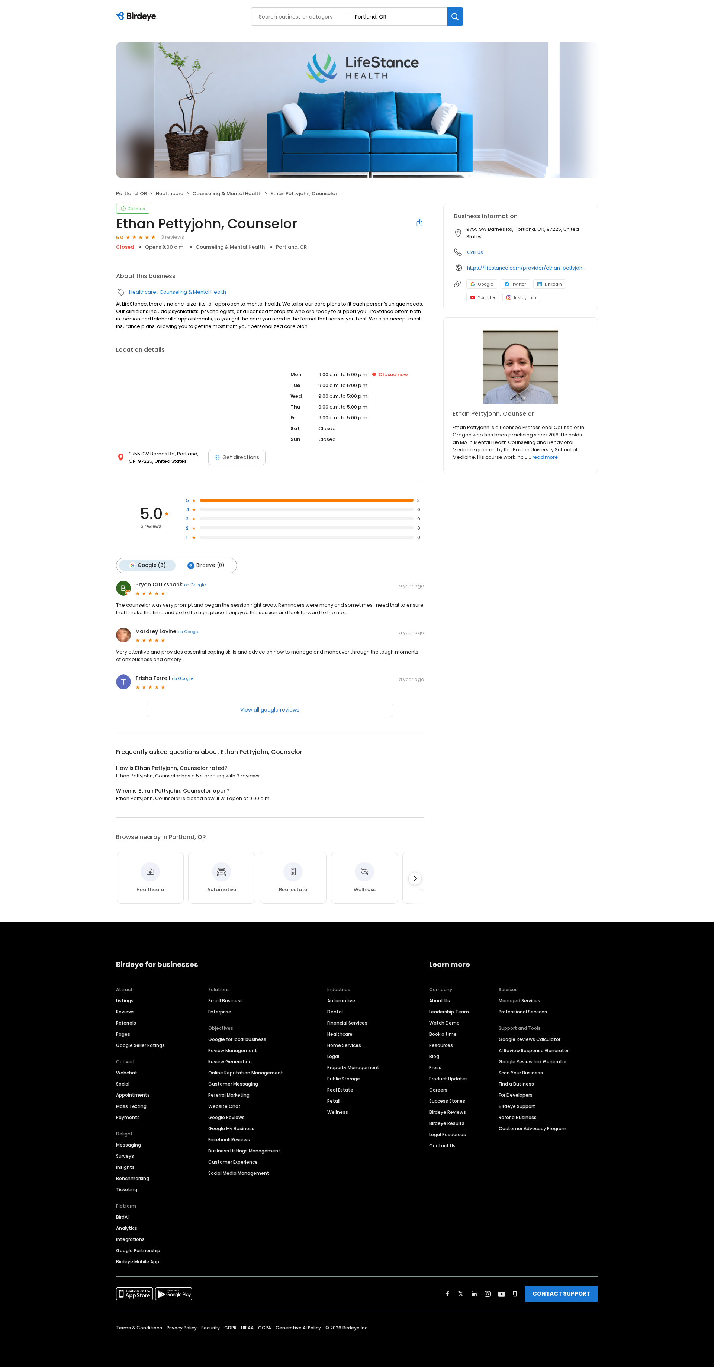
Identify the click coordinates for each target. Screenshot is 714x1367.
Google (485, 284)
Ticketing (126, 1189)
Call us (475, 252)
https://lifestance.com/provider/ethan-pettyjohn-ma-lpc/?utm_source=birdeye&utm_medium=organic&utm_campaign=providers (527, 267)
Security (210, 1328)
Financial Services (347, 1023)
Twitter (519, 284)
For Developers (516, 1095)
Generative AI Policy (298, 1328)
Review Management (232, 1050)
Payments (128, 1117)
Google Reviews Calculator (529, 1039)
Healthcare (169, 193)
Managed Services (519, 1000)
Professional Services (523, 1012)
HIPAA (247, 1328)
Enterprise (219, 1012)
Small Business (225, 1000)
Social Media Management (238, 1173)
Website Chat (224, 1106)
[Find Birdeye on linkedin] (474, 1294)
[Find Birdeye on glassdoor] (515, 1294)
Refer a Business (518, 1117)
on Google (195, 585)
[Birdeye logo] (137, 17)
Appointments (133, 1095)
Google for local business (237, 1039)
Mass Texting (131, 1106)
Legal (333, 1056)
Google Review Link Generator (533, 1061)
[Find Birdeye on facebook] (448, 1294)
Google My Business (231, 1128)
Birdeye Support (517, 1106)
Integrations (130, 1239)
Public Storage (343, 1079)
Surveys (125, 1156)
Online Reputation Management (245, 1073)
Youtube (486, 297)
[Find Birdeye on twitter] (461, 1294)
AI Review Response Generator (534, 1050)
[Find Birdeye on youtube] (501, 1294)
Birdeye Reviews (447, 1112)
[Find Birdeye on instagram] (488, 1294)
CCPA (264, 1328)
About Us (439, 1000)
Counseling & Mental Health (226, 193)
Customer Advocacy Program (532, 1128)
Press (435, 1067)
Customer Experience (233, 1162)
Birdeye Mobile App (137, 1261)
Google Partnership (138, 1250)
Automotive (341, 1000)
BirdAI (122, 1217)
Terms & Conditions (139, 1328)
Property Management (353, 1067)
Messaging (128, 1145)
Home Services (344, 1045)
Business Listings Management (244, 1151)
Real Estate (340, 1090)
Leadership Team (449, 1012)
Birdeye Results (446, 1123)
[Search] (455, 16)
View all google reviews (269, 709)
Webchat (126, 1073)
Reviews (125, 1012)
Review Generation (230, 1061)
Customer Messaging (233, 1084)
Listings (125, 1000)
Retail (333, 1101)
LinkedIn (553, 284)
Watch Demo (444, 1023)
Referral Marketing (229, 1095)
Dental (335, 1012)
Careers (438, 1090)
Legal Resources (447, 1134)
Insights (125, 1167)
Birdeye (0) (210, 565)
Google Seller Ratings (140, 1045)
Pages (123, 1034)
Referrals (126, 1023)
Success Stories (447, 1101)
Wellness (337, 1112)
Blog (434, 1056)
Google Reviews (226, 1117)
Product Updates (448, 1079)
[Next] (415, 878)
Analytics (126, 1228)
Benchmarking (132, 1178)
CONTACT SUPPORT (561, 1293)
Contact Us (442, 1145)
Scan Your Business (521, 1073)
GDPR (230, 1328)
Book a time (443, 1034)
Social (122, 1084)
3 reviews (172, 237)
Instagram (525, 297)
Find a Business (516, 1084)
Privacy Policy (182, 1328)
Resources (441, 1045)
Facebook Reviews (229, 1140)
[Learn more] (521, 367)
